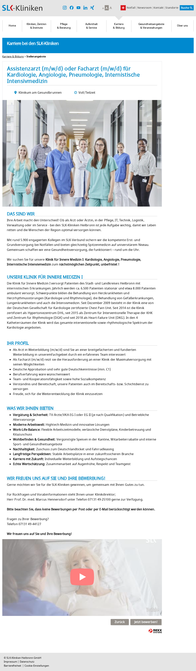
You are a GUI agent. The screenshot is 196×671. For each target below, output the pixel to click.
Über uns (182, 26)
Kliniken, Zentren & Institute (36, 26)
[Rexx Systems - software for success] (155, 631)
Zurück (120, 622)
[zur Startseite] (22, 8)
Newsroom (144, 8)
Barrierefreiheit (13, 666)
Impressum (10, 662)
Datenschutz (27, 662)
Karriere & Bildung (118, 26)
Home (12, 26)
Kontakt (158, 8)
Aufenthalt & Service (91, 26)
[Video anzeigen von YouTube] (82, 577)
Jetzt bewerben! (146, 622)
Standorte (171, 8)
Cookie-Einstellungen (36, 666)
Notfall (131, 8)
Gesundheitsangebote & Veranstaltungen (151, 26)
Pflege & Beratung (64, 26)
